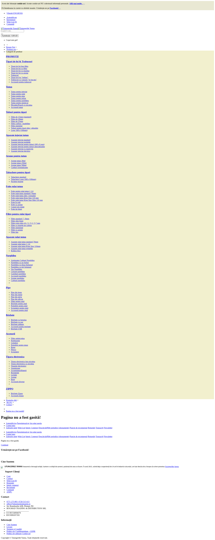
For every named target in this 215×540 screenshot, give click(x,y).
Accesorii (10, 333)
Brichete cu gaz (17, 322)
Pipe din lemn (16, 292)
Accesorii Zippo (17, 396)
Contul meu (10, 426)
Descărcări (43, 428)
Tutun (9, 87)
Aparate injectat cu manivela (22, 149)
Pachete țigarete (17, 181)
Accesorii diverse (18, 382)
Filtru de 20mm (17, 119)
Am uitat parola (35, 423)
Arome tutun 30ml (18, 161)
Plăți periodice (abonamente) (58, 428)
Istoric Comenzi (32, 428)
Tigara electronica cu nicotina (22, 364)
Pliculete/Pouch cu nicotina (21, 105)
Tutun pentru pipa (18, 96)
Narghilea (11, 255)
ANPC (9, 492)
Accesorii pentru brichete (21, 327)
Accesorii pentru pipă (19, 310)
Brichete (10, 315)
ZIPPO (9, 388)
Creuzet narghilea (18, 271)
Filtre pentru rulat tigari (18, 214)
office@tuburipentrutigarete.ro (18, 504)
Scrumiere (15, 352)
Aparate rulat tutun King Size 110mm (25, 246)
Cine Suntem (12, 525)
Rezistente (15, 373)
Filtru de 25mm (17, 121)
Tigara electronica (15, 356)
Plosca (13, 350)
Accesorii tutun (17, 107)
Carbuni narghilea (18, 280)
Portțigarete (15, 341)
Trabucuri (15, 75)
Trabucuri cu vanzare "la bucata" (24, 80)
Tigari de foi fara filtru (19, 66)
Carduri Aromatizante (19, 167)
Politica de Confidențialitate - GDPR (21, 531)
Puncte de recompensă (78, 428)
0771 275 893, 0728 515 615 (18, 502)
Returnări (91, 428)
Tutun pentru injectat (19, 92)
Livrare (9, 527)
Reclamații (11, 487)
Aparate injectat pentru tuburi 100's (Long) (27, 144)
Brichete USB (16, 329)
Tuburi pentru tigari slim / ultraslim (24, 128)
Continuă (4, 445)
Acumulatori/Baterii (19, 370)
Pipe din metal (16, 295)
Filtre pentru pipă (17, 301)
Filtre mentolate (17, 228)
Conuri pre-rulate (17, 207)
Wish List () (12, 481)
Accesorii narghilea (18, 276)
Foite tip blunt (16, 209)
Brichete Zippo (17, 393)
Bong (13, 347)
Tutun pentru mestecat (19, 103)
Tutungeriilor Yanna (172, 467)
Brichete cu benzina (19, 320)
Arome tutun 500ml (18, 165)
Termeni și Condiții (14, 529)
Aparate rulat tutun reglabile (22, 249)
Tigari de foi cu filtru (19, 69)
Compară (10, 490)
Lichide (14, 375)
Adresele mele (11, 428)
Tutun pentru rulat (18, 94)
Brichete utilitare (17, 324)
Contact (10, 478)
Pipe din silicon (17, 299)
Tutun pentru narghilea (20, 101)
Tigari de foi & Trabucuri (19, 61)
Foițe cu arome (17, 205)
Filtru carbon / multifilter (20, 124)
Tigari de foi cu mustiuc (20, 71)
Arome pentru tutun (16, 156)
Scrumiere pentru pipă (19, 308)
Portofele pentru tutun (19, 345)
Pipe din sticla (16, 297)
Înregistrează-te (23, 423)
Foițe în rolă (15, 202)
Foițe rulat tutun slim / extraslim (23, 196)
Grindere (14, 343)
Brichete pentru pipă (19, 304)
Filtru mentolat (16, 126)
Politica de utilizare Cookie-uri (18, 534)
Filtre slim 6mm (17, 221)
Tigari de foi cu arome (19, 73)
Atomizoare (15, 368)
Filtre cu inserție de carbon (21, 225)
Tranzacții (99, 428)
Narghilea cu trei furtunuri (21, 267)
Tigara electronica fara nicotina (23, 361)
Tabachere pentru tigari (18, 172)
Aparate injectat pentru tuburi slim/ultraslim (28, 147)
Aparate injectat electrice (20, 151)
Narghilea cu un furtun (20, 263)
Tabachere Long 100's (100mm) (23, 179)
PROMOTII (12, 56)
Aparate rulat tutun (16, 237)
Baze (13, 379)
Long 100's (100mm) (19, 130)
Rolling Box (16, 251)
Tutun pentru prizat (18, 98)
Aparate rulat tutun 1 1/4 (20, 244)
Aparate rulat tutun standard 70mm (24, 242)
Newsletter (108, 428)
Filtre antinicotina (18, 338)
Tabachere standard (18, 177)
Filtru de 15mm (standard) (21, 117)
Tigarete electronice (18, 366)
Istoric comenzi (13, 485)
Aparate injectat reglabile (20, 142)
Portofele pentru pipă (19, 306)
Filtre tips (14, 232)
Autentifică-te (11, 423)
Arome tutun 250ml (18, 163)
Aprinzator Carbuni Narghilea (22, 260)
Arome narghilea (17, 278)
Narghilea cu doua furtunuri (22, 265)
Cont (8, 476)
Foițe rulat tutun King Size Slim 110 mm (27, 200)
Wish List (21, 428)
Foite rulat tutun (14, 186)
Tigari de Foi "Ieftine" (19, 77)
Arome (13, 377)
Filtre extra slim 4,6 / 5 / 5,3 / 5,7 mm (25, 223)
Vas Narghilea (16, 269)
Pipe (8, 287)
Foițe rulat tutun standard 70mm (23, 193)
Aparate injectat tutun (17, 135)
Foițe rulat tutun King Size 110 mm (25, 198)
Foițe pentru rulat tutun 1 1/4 (22, 191)
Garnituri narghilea (18, 274)
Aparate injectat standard (20, 140)
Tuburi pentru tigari (16, 112)
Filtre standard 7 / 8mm (20, 219)
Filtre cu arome (17, 230)
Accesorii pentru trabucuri (21, 82)
